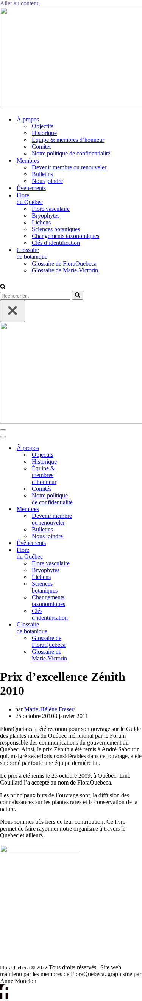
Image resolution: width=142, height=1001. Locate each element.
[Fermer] (12, 311)
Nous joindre (47, 181)
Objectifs (42, 126)
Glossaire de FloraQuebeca (64, 263)
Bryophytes (45, 215)
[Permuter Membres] (91, 509)
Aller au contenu (20, 3)
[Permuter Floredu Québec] (91, 553)
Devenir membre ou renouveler (69, 167)
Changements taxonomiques (65, 236)
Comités (41, 146)
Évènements (31, 188)
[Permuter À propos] (91, 448)
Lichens (41, 222)
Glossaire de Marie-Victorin (65, 270)
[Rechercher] (3, 287)
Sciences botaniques (56, 229)
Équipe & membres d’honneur (68, 140)
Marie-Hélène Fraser (48, 709)
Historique (44, 133)
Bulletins (42, 174)
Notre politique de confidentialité (71, 153)
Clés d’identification (56, 243)
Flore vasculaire (51, 209)
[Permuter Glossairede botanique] (91, 628)
